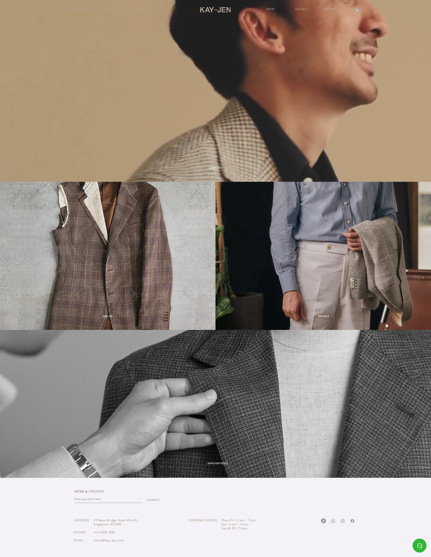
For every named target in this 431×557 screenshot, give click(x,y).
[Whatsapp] (333, 520)
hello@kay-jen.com (109, 540)
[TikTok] (323, 520)
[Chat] (420, 546)
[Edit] (215, 10)
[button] (356, 10)
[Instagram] (342, 520)
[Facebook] (352, 520)
